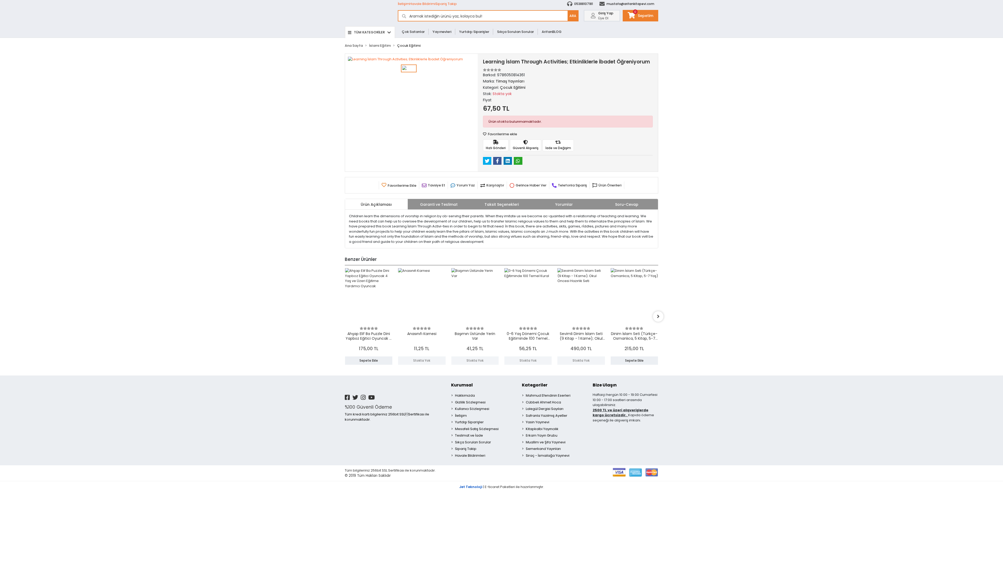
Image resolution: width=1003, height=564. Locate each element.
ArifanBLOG (552, 31)
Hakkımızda (465, 395)
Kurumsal (462, 385)
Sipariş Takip (446, 3)
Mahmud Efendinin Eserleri (548, 395)
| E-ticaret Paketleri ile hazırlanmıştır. (501, 486)
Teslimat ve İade (469, 435)
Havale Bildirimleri (470, 455)
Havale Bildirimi (422, 3)
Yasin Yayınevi (537, 422)
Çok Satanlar (413, 31)
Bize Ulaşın (605, 385)
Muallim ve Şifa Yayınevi (545, 442)
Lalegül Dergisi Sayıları (544, 408)
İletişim (404, 3)
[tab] (376, 204)
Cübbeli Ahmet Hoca (543, 402)
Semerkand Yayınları (543, 448)
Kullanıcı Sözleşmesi (472, 408)
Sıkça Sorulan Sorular (515, 31)
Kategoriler (534, 385)
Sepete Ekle (368, 360)
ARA (572, 15)
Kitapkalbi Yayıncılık (542, 428)
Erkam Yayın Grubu (541, 435)
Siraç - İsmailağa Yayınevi (547, 455)
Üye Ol (603, 18)
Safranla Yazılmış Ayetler (546, 415)
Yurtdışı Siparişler (474, 31)
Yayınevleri (442, 31)
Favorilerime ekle (502, 134)
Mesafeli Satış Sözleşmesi (477, 428)
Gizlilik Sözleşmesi (470, 402)
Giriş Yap (605, 13)
